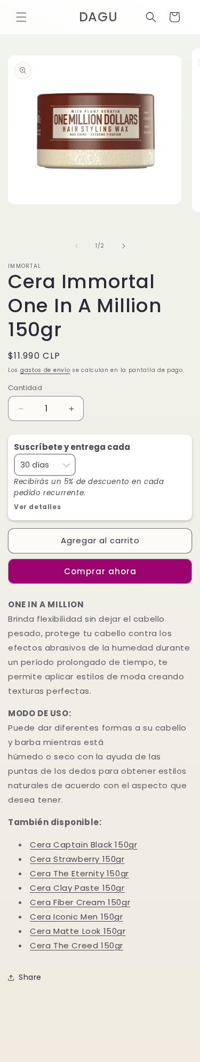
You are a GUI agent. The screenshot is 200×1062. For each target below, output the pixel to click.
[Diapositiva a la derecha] (123, 246)
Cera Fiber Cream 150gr (80, 902)
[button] (21, 17)
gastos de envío (45, 370)
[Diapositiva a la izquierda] (77, 246)
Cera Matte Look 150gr (78, 931)
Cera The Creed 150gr (76, 945)
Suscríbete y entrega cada (73, 447)
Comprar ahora (100, 571)
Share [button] (30, 977)
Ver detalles (37, 506)
